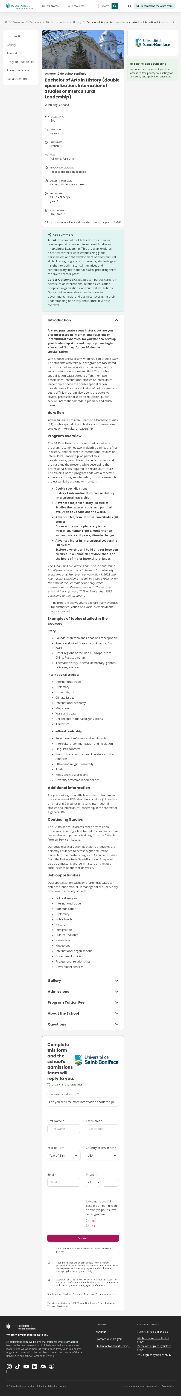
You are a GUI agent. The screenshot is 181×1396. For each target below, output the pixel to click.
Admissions (14, 53)
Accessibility (168, 1386)
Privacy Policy (104, 1303)
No (93, 1225)
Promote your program (109, 1339)
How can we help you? (63, 1094)
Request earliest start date (67, 184)
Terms (87, 1294)
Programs (52, 6)
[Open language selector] (129, 6)
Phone (91, 1175)
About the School (18, 70)
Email (52, 1175)
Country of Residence (101, 1148)
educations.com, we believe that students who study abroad (44, 1341)
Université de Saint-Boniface (65, 74)
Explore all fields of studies (152, 1332)
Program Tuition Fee (20, 62)
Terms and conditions (132, 1386)
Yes (94, 1220)
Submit (83, 1238)
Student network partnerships (113, 1346)
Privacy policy (153, 1386)
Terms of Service (55, 1306)
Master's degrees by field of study (153, 1340)
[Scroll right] (173, 22)
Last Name (94, 1121)
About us (101, 1332)
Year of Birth (55, 1148)
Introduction (15, 36)
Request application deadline (68, 171)
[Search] (115, 6)
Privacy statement (105, 1294)
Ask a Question (17, 79)
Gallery (11, 45)
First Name (55, 1121)
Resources (78, 6)
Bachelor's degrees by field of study (154, 1348)
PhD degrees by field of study (154, 1354)
